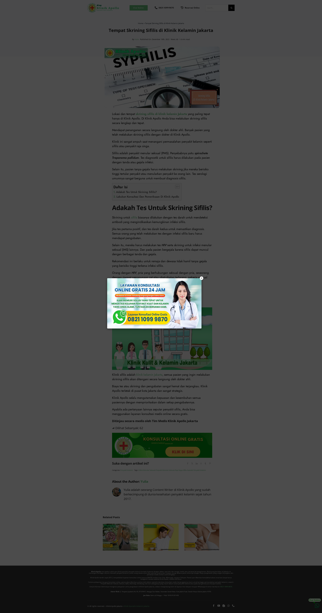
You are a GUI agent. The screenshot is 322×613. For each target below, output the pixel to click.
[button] (161, 306)
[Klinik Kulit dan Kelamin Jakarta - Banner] (154, 303)
